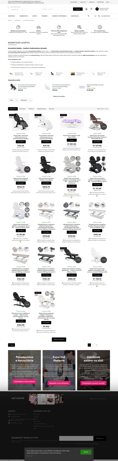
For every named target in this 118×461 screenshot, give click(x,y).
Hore (12, 345)
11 (96, 345)
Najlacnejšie (22, 108)
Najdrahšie (31, 108)
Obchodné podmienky (40, 423)
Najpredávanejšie (41, 108)
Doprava (92, 2)
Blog (35, 428)
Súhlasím (86, 452)
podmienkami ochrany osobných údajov (87, 443)
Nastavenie (30, 456)
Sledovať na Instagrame (100, 398)
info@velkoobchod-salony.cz (19, 414)
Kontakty (83, 2)
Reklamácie (73, 2)
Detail (71, 140)
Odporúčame (13, 108)
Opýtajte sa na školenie (59, 383)
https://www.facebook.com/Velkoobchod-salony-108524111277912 (23, 419)
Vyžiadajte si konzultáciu (24, 381)
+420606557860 (15, 416)
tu (60, 453)
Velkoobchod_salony (16, 423)
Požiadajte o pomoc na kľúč (93, 383)
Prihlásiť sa (99, 438)
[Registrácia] (87, 9)
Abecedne (51, 108)
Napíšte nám (101, 2)
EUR (107, 2)
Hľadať (78, 9)
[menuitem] (13, 16)
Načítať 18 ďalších (59, 339)
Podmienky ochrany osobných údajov (44, 426)
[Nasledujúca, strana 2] (93, 345)
